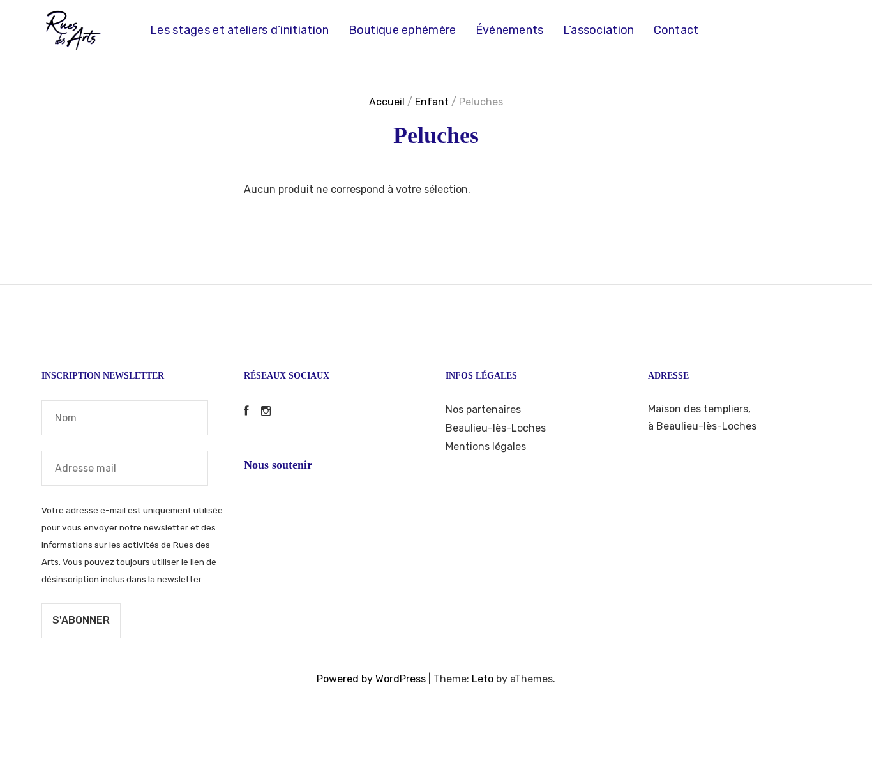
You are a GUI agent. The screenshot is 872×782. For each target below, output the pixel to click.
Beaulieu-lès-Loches (496, 428)
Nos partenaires (483, 409)
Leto (482, 679)
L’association (599, 30)
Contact (676, 30)
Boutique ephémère (402, 30)
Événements (510, 30)
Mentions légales (486, 446)
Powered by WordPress (371, 679)
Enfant (432, 102)
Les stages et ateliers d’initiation (239, 30)
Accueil (387, 102)
